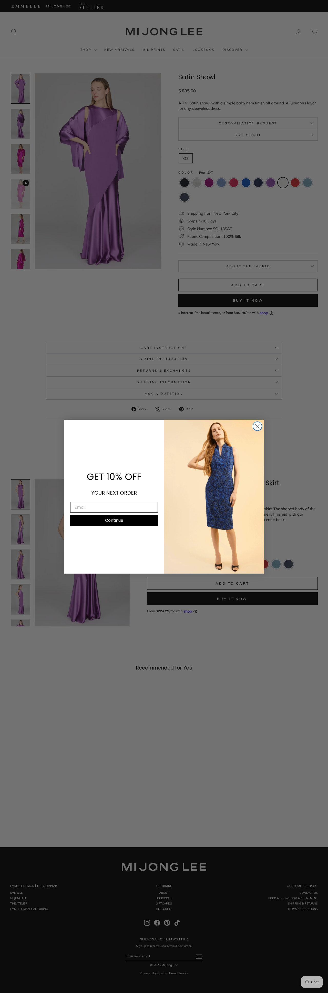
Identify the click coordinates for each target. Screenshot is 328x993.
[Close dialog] (257, 426)
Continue (114, 520)
